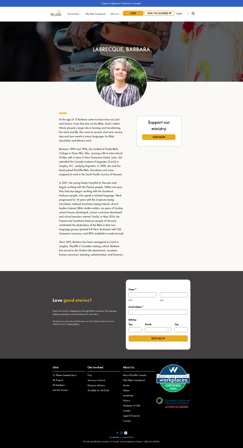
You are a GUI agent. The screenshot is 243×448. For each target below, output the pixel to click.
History (126, 400)
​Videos (126, 390)
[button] (74, 14)
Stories (126, 385)
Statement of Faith (131, 405)
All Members (59, 385)
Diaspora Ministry (96, 385)
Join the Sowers (60, 390)
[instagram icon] (121, 433)
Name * (133, 289)
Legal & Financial (131, 415)
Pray (89, 375)
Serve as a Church (96, 380)
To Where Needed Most (64, 375)
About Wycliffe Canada (134, 375)
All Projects (58, 380)
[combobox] (158, 329)
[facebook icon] (117, 433)
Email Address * (136, 306)
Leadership (128, 395)
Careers (126, 410)
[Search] (193, 13)
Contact (127, 420)
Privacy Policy (73, 324)
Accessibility (114, 437)
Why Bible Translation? (134, 380)
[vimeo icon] (125, 433)
